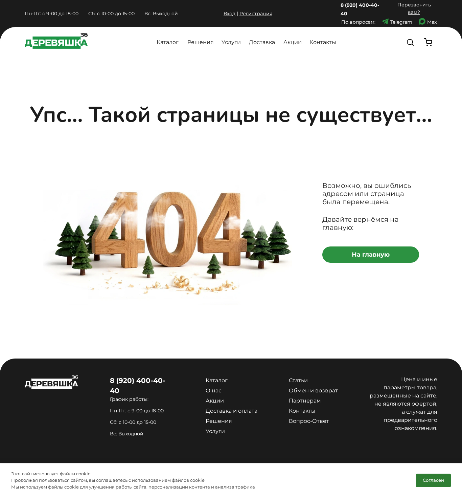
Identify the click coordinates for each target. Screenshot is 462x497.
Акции (292, 42)
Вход (229, 13)
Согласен (433, 480)
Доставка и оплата (231, 411)
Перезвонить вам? (414, 8)
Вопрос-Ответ (309, 421)
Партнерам (305, 400)
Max (432, 22)
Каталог (168, 42)
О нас (214, 390)
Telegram (401, 22)
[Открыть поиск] (410, 42)
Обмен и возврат (313, 390)
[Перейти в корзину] (428, 42)
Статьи (298, 380)
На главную (371, 254)
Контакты (322, 42)
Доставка (262, 42)
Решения (200, 42)
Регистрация (255, 13)
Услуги (231, 42)
